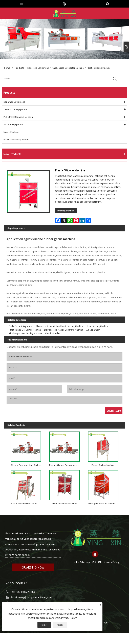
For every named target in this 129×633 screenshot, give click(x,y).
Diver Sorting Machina (97, 326)
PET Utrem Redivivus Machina (18, 116)
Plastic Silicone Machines (64, 503)
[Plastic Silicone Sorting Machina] (64, 446)
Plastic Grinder (52, 333)
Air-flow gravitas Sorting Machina (25, 333)
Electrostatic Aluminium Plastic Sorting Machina (59, 326)
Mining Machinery (12, 131)
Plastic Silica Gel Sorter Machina (68, 67)
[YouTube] (95, 554)
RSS (94, 562)
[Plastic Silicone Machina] (28, 191)
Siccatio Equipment (13, 124)
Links (76, 562)
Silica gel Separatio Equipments (104, 503)
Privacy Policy (111, 562)
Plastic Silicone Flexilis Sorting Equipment (27, 503)
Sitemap (85, 562)
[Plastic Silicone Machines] (64, 484)
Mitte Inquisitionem (65, 210)
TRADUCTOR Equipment (15, 109)
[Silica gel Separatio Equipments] (103, 484)
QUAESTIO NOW (33, 567)
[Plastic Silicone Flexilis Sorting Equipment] (26, 484)
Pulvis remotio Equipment (16, 139)
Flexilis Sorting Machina (103, 465)
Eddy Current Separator (21, 326)
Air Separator (93, 329)
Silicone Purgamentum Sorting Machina (27, 465)
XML (100, 562)
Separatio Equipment (38, 67)
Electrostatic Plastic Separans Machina (63, 329)
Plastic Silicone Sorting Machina (65, 465)
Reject (44, 624)
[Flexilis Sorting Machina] (103, 446)
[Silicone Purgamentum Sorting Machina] (26, 446)
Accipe (60, 624)
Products (19, 67)
